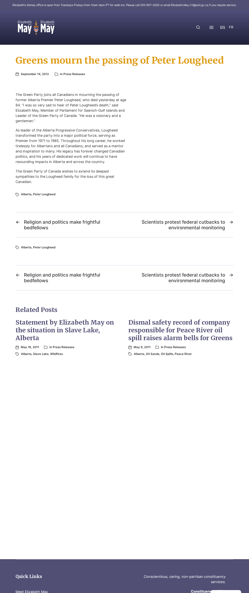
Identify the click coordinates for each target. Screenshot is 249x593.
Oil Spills (167, 354)
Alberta (26, 194)
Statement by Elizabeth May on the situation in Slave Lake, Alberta (65, 330)
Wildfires (56, 354)
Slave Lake (41, 354)
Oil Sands (152, 354)
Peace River (183, 354)
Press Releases (74, 74)
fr (231, 27)
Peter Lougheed (44, 194)
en (222, 27)
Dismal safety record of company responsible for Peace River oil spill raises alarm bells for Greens (180, 330)
